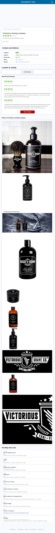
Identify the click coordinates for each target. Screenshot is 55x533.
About (26, 529)
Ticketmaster (6, 474)
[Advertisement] (27, 15)
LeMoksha (5, 518)
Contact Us (40, 529)
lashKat (5, 460)
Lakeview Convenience (8, 510)
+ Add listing (20, 529)
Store (17, 52)
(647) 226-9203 (6, 41)
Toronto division (9, 29)
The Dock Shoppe (7, 503)
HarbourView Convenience (9, 467)
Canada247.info (27, 2)
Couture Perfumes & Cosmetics (10, 489)
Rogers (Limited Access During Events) (12, 496)
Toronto (14, 29)
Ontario (4, 29)
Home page (12, 529)
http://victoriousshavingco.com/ (23, 61)
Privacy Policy (33, 529)
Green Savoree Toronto (8, 481)
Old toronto (19, 29)
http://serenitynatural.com (9, 452)
